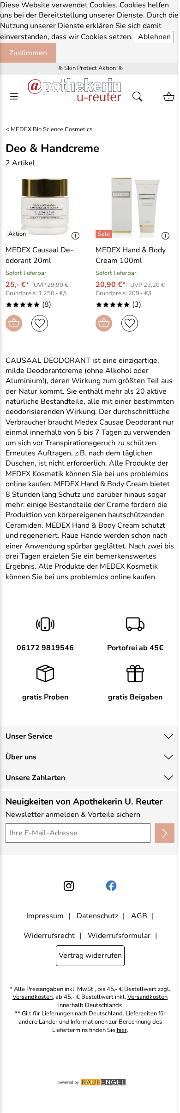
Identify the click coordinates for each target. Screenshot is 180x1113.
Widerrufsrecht (49, 936)
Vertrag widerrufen (90, 955)
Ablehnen (154, 37)
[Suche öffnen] (140, 96)
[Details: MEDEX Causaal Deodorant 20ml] (18, 234)
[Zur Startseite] (74, 96)
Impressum (45, 916)
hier (122, 1030)
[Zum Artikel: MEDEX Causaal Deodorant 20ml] (45, 207)
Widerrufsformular (119, 936)
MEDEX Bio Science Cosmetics (51, 130)
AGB (139, 916)
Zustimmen (28, 53)
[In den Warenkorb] (14, 323)
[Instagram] (69, 886)
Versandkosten (32, 997)
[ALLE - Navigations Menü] (14, 97)
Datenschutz (97, 916)
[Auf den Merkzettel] (39, 323)
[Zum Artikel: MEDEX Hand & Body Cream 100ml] (135, 207)
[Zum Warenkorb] (168, 96)
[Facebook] (111, 886)
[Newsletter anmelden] (164, 833)
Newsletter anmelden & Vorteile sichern (73, 815)
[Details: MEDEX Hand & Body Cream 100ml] (105, 234)
